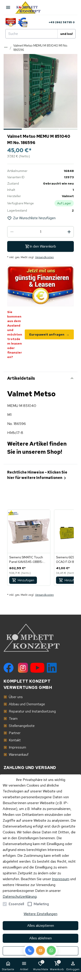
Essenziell (16, 904)
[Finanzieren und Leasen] (10, 22)
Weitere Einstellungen (40, 913)
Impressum (60, 879)
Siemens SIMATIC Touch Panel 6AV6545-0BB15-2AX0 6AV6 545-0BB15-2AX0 (26, 559)
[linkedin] (52, 668)
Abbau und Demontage (24, 704)
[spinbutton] (40, 231)
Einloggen (72, 969)
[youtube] (37, 668)
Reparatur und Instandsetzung (30, 711)
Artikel (24, 969)
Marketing (41, 904)
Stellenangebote (19, 725)
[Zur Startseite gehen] (30, 7)
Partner (12, 733)
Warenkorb (57, 965)
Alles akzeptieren (40, 925)
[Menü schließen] (8, 7)
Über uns (13, 697)
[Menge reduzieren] (11, 231)
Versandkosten (44, 257)
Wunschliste (40, 965)
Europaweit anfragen (49, 334)
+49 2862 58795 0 (62, 22)
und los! (66, 34)
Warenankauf (16, 754)
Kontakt (12, 740)
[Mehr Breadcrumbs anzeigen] (6, 47)
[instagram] (23, 668)
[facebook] (9, 668)
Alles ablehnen (40, 938)
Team (11, 718)
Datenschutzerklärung (20, 896)
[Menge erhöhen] (69, 231)
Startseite (8, 969)
